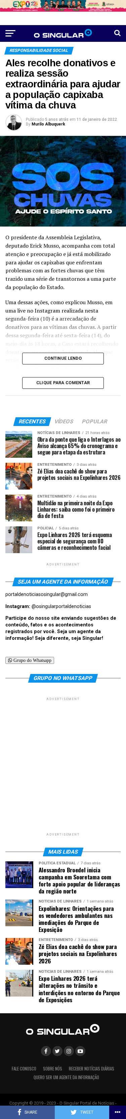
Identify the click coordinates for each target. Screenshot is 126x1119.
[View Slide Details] (63, 6)
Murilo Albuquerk (48, 124)
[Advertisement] (63, 765)
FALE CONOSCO (24, 1068)
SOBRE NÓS (52, 1068)
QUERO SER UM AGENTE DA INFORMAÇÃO (66, 1077)
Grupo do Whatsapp (31, 660)
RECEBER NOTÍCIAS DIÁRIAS (91, 1068)
